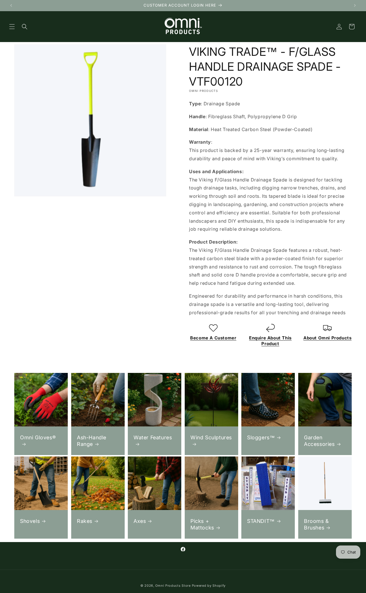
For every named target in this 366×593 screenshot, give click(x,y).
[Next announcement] (355, 5)
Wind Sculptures (211, 437)
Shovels (30, 521)
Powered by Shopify (209, 586)
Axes (140, 521)
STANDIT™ (261, 521)
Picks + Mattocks (202, 524)
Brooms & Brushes (316, 524)
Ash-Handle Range (91, 440)
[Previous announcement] (11, 5)
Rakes (84, 521)
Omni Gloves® (38, 437)
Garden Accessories (319, 440)
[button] (12, 26)
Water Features (153, 437)
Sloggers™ (261, 437)
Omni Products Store (172, 586)
